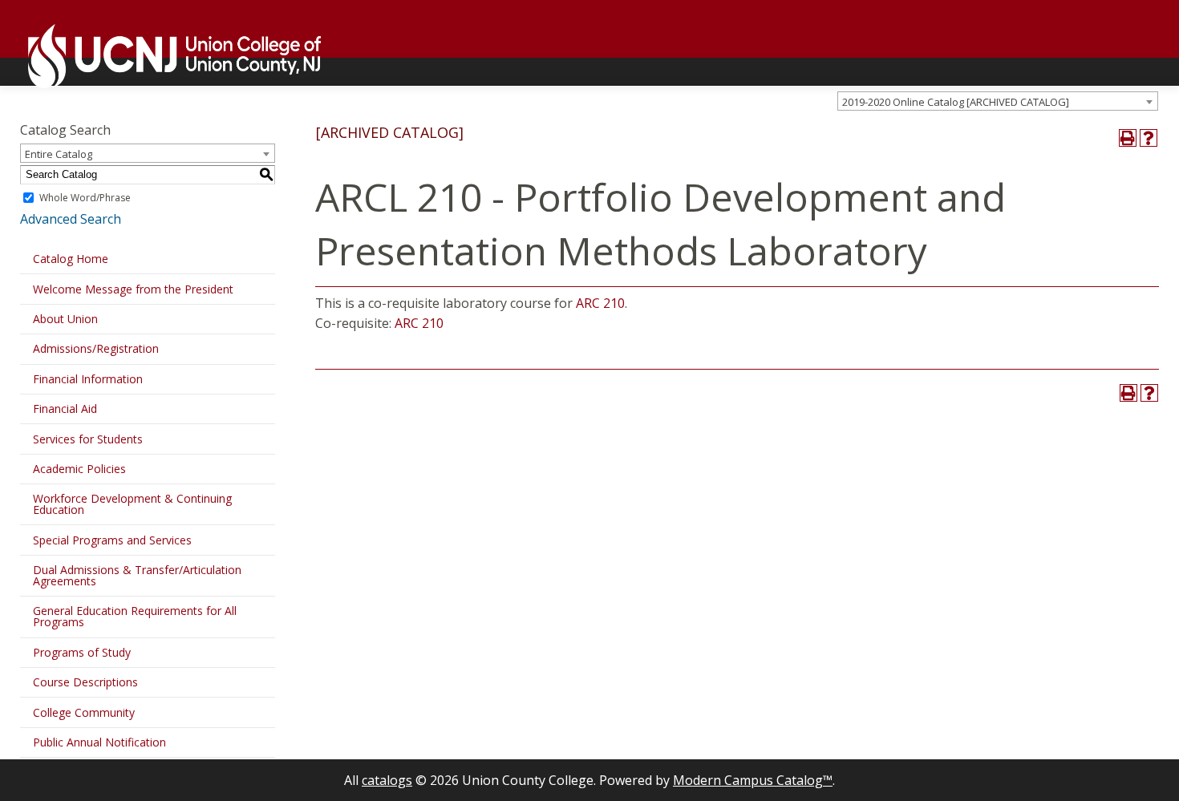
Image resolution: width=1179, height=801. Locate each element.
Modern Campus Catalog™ (753, 780)
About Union (65, 318)
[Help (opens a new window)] (1148, 138)
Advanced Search (70, 219)
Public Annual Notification (99, 742)
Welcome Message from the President (133, 289)
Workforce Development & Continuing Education (132, 504)
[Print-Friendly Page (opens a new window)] (1127, 138)
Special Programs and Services (112, 540)
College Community (84, 712)
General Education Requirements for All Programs (135, 616)
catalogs (387, 780)
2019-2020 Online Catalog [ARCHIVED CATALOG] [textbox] (955, 102)
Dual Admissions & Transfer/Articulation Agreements (137, 575)
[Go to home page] (166, 56)
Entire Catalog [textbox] (58, 154)
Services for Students (88, 439)
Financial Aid (65, 408)
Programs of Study (82, 652)
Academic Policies (79, 468)
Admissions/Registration (96, 348)
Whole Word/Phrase (85, 197)
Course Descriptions (85, 682)
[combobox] (997, 101)
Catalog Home (70, 258)
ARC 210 (600, 303)
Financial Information (88, 378)
